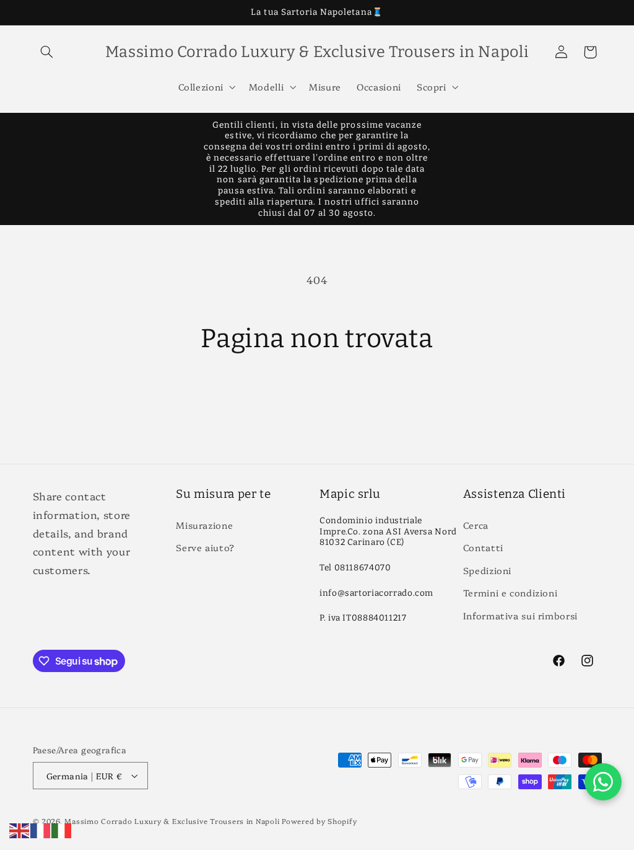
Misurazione (204, 524)
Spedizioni (487, 570)
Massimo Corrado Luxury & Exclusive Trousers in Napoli (171, 821)
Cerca (476, 524)
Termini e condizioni (510, 592)
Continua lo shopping (317, 403)
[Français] (40, 828)
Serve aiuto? (205, 547)
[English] (19, 828)
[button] (47, 52)
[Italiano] (61, 828)
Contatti (483, 547)
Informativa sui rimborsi (520, 615)
